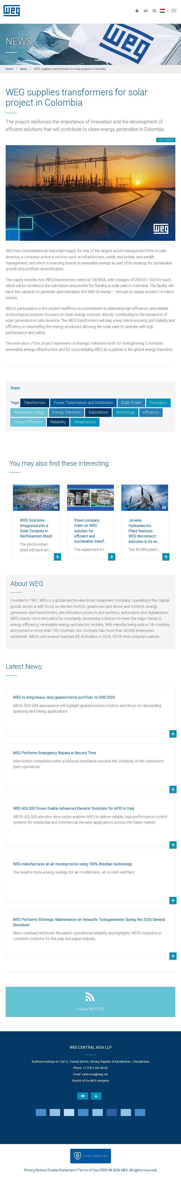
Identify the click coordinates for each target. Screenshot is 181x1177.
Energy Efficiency (28, 422)
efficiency (151, 412)
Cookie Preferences (94, 1156)
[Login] (136, 11)
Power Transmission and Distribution (83, 402)
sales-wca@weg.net (95, 1074)
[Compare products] (145, 11)
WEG (10, 10)
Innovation (158, 402)
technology (125, 412)
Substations (98, 412)
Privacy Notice (35, 1170)
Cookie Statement (62, 1170)
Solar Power (131, 402)
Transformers (35, 402)
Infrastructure (85, 422)
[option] (36, 518)
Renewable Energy (29, 412)
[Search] (154, 11)
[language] (164, 11)
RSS (104, 1170)
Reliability (58, 422)
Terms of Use (88, 1170)
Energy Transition (67, 412)
